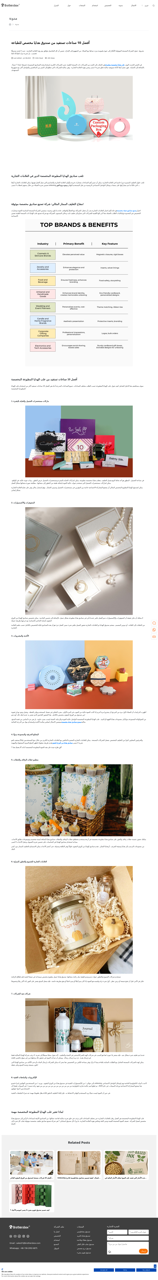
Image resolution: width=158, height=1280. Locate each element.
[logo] (10, 5)
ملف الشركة (59, 1226)
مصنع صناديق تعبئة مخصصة (127, 211)
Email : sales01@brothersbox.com (25, 1243)
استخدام (95, 5)
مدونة (121, 5)
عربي (147, 5)
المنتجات (82, 5)
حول (69, 5)
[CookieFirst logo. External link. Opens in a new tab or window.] (2, 1269)
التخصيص (107, 5)
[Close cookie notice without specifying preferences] (155, 1266)
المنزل (56, 5)
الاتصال (133, 5)
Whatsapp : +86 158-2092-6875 (23, 1248)
